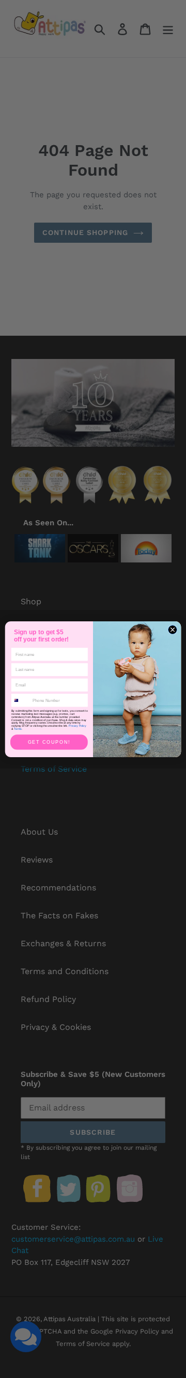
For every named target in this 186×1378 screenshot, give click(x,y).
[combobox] (20, 700)
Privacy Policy (77, 725)
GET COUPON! (49, 742)
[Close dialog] (172, 629)
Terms (18, 728)
